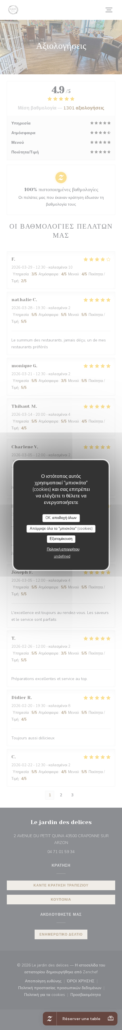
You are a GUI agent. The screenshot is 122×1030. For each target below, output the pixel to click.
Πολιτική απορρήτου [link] (63, 549)
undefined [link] (62, 556)
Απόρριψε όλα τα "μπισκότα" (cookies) (61, 528)
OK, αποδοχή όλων (61, 517)
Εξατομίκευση (61, 538)
